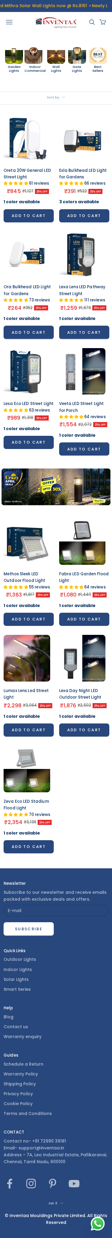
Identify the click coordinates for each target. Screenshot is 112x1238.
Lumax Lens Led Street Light (26, 694)
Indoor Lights (18, 970)
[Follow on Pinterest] (53, 1184)
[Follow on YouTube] (74, 1184)
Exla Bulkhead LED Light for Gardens (83, 177)
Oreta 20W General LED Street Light (27, 177)
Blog (8, 1017)
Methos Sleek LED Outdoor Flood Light (27, 580)
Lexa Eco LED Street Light (28, 407)
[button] (16, 183)
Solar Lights (16, 979)
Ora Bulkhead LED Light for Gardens (27, 293)
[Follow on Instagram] (31, 1184)
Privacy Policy (18, 1094)
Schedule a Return (23, 1064)
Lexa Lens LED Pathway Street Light (82, 293)
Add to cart (29, 216)
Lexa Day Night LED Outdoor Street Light (80, 694)
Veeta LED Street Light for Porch (82, 410)
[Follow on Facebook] (10, 1184)
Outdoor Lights (20, 959)
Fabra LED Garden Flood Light (84, 580)
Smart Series (17, 989)
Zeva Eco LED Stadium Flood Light (27, 808)
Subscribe (28, 929)
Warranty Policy (21, 1074)
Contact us (16, 1027)
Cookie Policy (18, 1104)
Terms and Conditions (28, 1113)
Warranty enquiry (23, 1037)
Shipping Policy (20, 1084)
